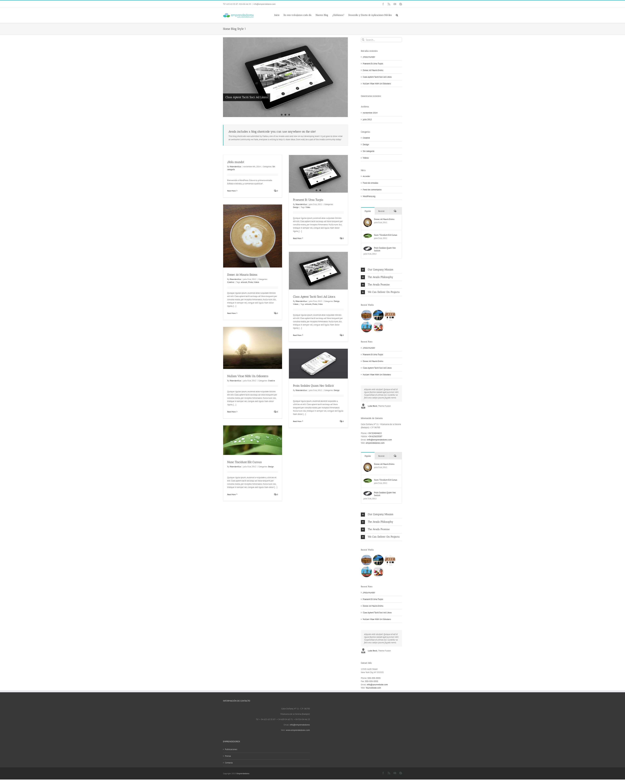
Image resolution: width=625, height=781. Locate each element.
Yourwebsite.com (373, 687)
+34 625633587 (375, 436)
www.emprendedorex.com (298, 730)
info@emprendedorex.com (264, 4)
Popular (368, 211)
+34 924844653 (375, 433)
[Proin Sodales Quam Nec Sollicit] (367, 248)
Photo (250, 282)
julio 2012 (367, 119)
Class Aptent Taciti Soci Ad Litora (246, 97)
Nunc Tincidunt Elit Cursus (244, 462)
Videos (256, 282)
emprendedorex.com (375, 443)
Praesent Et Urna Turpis (308, 200)
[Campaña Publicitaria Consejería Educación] (366, 327)
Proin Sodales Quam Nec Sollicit (313, 385)
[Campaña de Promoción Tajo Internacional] (378, 315)
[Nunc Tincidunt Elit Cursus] (367, 235)
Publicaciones (231, 749)
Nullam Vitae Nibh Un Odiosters (247, 376)
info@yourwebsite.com (377, 684)
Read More (231, 191)
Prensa (228, 756)
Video (308, 207)
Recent (381, 211)
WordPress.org (369, 196)
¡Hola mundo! (235, 162)
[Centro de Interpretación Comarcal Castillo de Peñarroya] (390, 315)
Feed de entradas (370, 183)
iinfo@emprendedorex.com (379, 439)
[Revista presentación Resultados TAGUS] (366, 315)
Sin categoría (368, 151)
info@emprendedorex (300, 724)
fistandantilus (235, 166)
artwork (244, 282)
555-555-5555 (374, 678)
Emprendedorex (242, 773)
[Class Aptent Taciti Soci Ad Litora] (285, 77)
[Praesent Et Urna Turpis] (318, 174)
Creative (230, 282)
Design (296, 207)
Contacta (229, 762)
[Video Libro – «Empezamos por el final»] (378, 327)
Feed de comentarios (372, 189)
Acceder (366, 176)
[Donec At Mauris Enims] (367, 219)
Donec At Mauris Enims (242, 274)
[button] (397, 15)
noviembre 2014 (370, 112)
